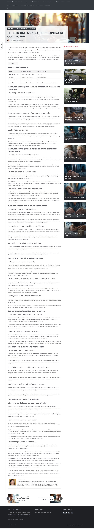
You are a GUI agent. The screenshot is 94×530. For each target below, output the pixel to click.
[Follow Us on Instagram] (69, 513)
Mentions (69, 525)
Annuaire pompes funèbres (28, 5)
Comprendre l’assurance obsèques (14, 1)
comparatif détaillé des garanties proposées (43, 460)
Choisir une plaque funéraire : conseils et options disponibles (75, 80)
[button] (7, 8)
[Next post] (61, 499)
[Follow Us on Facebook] (64, 513)
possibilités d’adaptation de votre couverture (48, 458)
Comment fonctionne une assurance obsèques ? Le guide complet (73, 61)
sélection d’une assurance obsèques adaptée (34, 406)
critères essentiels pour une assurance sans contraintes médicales (31, 436)
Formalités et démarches (12, 5)
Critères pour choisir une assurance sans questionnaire (22, 498)
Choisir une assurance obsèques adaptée (21, 28)
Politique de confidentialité (77, 525)
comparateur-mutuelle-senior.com (43, 5)
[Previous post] (8, 499)
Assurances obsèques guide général (43, 512)
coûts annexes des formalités (51, 472)
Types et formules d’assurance (32, 1)
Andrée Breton (14, 40)
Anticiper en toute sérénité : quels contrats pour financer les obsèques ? (74, 119)
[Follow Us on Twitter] (66, 513)
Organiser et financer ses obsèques (63, 1)
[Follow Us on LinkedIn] (72, 513)
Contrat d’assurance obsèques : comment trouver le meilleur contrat (74, 100)
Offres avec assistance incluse (74, 197)
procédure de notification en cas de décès (24, 472)
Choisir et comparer (47, 1)
